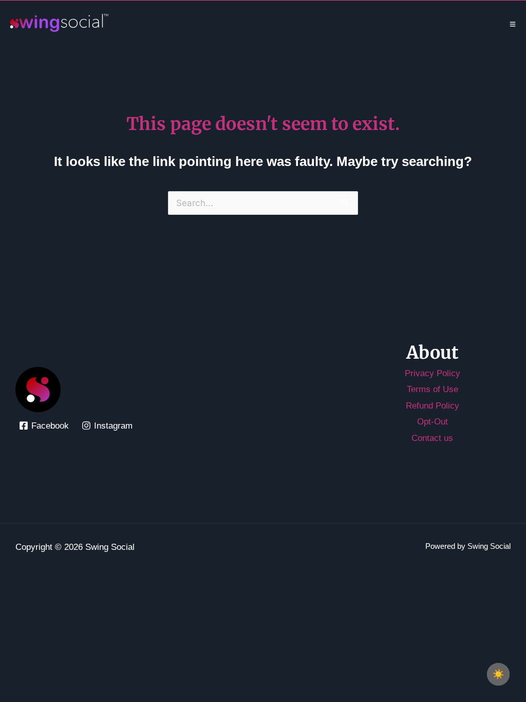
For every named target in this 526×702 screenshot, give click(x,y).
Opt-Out (432, 422)
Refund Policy (432, 406)
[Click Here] (512, 24)
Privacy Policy (432, 373)
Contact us (432, 438)
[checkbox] (498, 674)
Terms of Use (432, 389)
